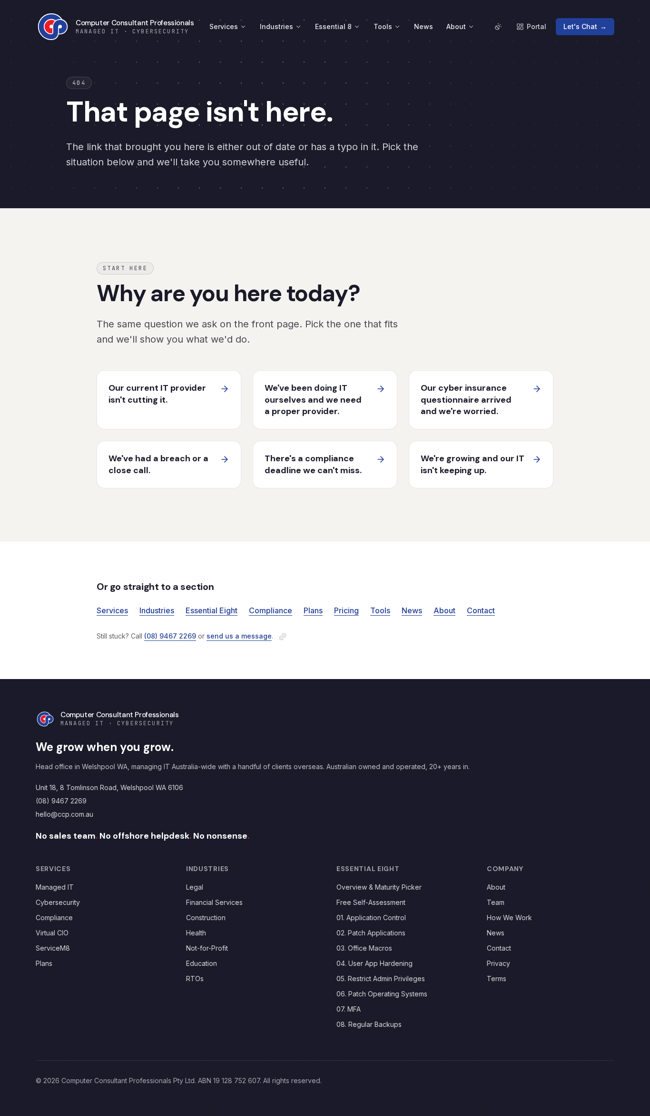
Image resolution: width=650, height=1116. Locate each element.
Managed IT (55, 887)
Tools (383, 26)
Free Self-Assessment (370, 902)
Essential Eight (211, 610)
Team (495, 902)
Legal (194, 887)
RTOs (195, 978)
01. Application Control (371, 917)
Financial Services (214, 902)
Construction (206, 917)
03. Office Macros (364, 948)
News (423, 26)
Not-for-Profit (207, 948)
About (456, 26)
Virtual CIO (52, 933)
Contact (481, 610)
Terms (496, 978)
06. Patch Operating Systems (381, 994)
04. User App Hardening (374, 963)
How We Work (509, 917)
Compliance (270, 610)
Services (223, 26)
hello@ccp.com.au (64, 814)
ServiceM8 (53, 948)
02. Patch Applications (370, 933)
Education (201, 963)
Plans (313, 610)
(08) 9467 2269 (170, 636)
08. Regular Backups (369, 1024)
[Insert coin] (282, 636)
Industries (276, 26)
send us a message (239, 636)
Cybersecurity (58, 902)
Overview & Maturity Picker (379, 887)
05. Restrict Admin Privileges (380, 978)
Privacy (498, 963)
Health (196, 933)
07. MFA (348, 1009)
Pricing (346, 610)
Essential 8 (333, 26)
